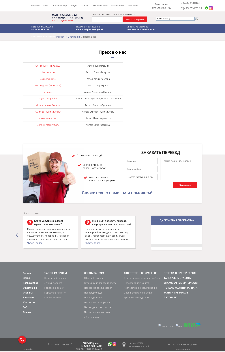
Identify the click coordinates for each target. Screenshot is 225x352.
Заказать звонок (183, 349)
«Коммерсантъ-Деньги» (48, 105)
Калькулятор (60, 5)
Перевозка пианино (55, 292)
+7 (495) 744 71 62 (190, 8)
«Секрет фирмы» (48, 79)
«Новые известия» (48, 118)
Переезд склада (93, 292)
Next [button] (144, 234)
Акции (74, 5)
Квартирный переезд (55, 278)
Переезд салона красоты (98, 307)
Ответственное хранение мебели (142, 278)
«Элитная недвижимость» (48, 112)
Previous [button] (16, 234)
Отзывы (85, 5)
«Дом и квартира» (48, 98)
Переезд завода (93, 297)
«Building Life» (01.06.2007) (48, 66)
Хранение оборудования (137, 297)
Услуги (34, 5)
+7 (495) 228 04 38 (190, 3)
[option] (50, 232)
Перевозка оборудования (98, 287)
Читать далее (35, 243)
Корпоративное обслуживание (140, 287)
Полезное (116, 5)
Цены (46, 5)
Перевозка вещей (54, 287)
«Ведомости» (48, 72)
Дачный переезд (53, 283)
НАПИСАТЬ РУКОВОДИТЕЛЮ (185, 344)
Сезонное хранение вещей (138, 292)
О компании (99, 5)
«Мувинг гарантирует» (48, 125)
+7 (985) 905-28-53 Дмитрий (90, 349)
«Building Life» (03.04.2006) (48, 85)
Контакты (133, 5)
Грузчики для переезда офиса (100, 283)
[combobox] (141, 177)
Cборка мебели (52, 297)
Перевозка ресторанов (97, 302)
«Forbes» (48, 92)
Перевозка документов (136, 283)
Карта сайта (28, 349)
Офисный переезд (94, 278)
